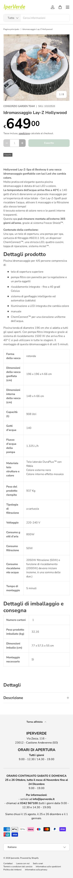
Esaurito (49, 143)
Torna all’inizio (34, 721)
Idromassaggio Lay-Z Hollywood (37, 29)
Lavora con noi (23, 863)
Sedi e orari (38, 863)
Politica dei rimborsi (12, 869)
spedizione (24, 133)
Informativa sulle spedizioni (48, 866)
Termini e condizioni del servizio (17, 866)
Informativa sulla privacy (36, 869)
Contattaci (8, 863)
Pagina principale (11, 29)
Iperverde (15, 858)
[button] (60, 7)
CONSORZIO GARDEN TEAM (19, 106)
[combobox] (36, 18)
